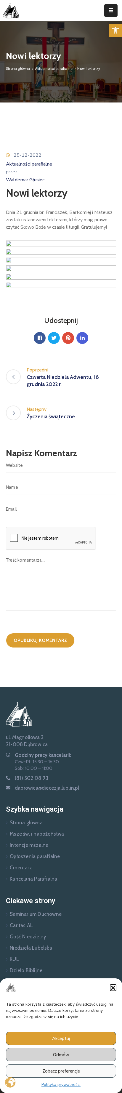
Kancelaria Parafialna (33, 879)
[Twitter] (54, 338)
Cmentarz (21, 868)
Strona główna (18, 69)
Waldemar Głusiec (25, 180)
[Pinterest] (68, 338)
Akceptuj (61, 1038)
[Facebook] (40, 338)
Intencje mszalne (29, 845)
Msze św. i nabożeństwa (37, 834)
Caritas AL (21, 925)
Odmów (61, 1055)
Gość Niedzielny (28, 937)
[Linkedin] (82, 338)
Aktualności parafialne (54, 69)
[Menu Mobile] (111, 10)
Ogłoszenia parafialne (35, 856)
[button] (115, 30)
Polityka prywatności (61, 1084)
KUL (14, 959)
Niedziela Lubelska (31, 948)
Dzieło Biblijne (26, 970)
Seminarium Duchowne (36, 914)
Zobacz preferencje (61, 1071)
